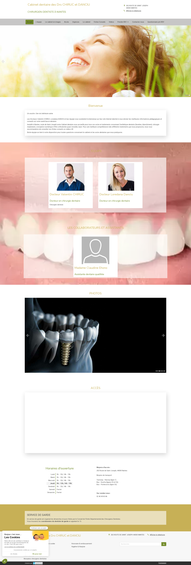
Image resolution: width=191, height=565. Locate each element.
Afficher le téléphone (133, 11)
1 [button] (186, 95)
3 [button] (189, 95)
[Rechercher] (163, 544)
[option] (95, 61)
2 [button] (187, 95)
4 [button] (161, 371)
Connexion (162, 563)
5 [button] (162, 371)
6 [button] (164, 371)
